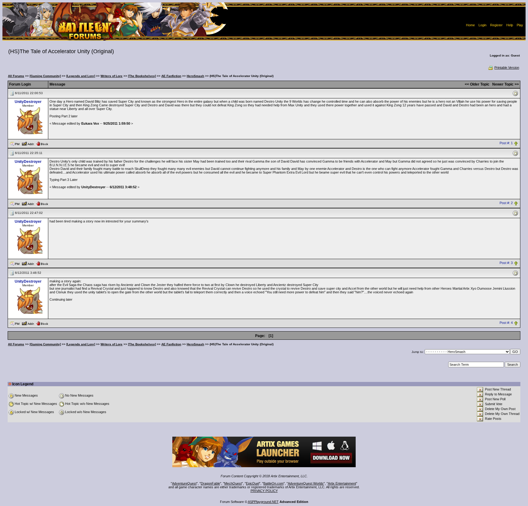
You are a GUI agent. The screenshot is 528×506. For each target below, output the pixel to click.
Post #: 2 (506, 203)
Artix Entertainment (342, 483)
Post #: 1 (506, 143)
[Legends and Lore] (80, 76)
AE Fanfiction (171, 76)
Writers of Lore (112, 76)
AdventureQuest (184, 483)
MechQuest (233, 483)
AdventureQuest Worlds (306, 483)
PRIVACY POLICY (264, 491)
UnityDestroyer (28, 102)
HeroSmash (195, 76)
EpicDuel (252, 483)
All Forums (16, 76)
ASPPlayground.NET (263, 502)
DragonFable (210, 483)
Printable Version (506, 67)
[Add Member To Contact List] (28, 143)
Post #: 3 (506, 263)
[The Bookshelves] (142, 76)
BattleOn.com (273, 483)
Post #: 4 (506, 323)
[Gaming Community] (45, 76)
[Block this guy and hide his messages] (42, 143)
